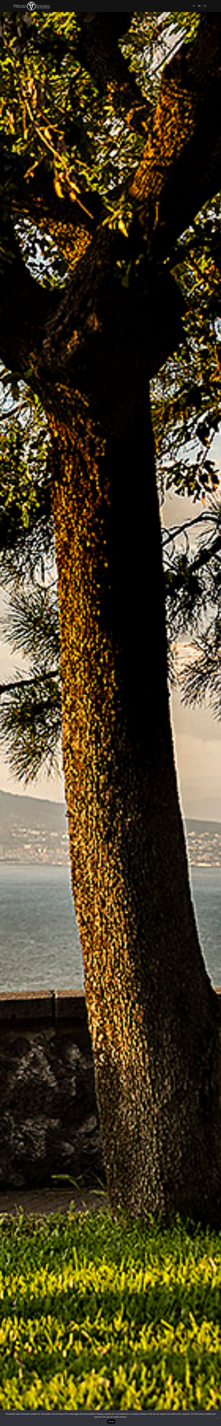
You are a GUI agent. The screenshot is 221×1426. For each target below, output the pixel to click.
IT (194, 6)
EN (199, 6)
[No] (217, 1418)
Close (111, 1421)
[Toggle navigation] (204, 6)
